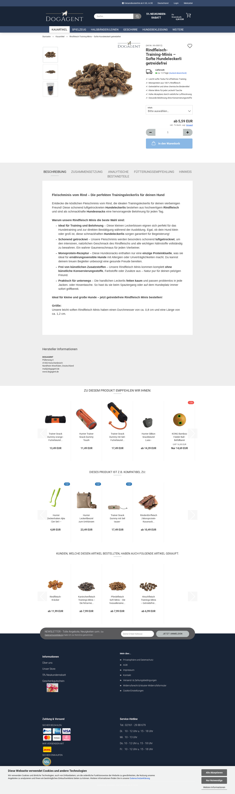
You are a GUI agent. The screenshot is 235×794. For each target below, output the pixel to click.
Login (176, 3)
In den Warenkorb (169, 143)
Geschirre (130, 29)
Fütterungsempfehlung (154, 172)
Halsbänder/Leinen (104, 29)
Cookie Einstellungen (133, 690)
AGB (125, 665)
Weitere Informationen (214, 787)
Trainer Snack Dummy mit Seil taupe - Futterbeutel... (117, 518)
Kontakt (127, 675)
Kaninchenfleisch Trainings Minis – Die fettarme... (86, 599)
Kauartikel (59, 29)
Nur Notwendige (214, 780)
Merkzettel (188, 3)
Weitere (178, 29)
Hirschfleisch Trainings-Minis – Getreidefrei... (148, 599)
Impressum (128, 670)
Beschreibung (54, 172)
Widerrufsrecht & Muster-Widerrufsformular (144, 685)
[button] (150, 132)
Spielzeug (79, 29)
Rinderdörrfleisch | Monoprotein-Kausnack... (148, 518)
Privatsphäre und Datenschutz (138, 660)
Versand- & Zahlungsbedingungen (140, 680)
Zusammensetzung (87, 172)
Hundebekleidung (155, 29)
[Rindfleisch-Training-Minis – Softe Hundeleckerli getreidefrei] (101, 80)
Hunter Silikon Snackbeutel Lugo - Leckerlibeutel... (148, 436)
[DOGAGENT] (64, 16)
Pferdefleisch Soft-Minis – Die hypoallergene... (117, 599)
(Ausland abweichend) (178, 73)
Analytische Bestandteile (118, 173)
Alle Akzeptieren (214, 772)
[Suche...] (137, 16)
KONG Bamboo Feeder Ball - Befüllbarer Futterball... (179, 436)
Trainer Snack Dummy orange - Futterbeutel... (55, 436)
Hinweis (185, 172)
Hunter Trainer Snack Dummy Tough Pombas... (86, 436)
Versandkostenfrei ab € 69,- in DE (138, 3)
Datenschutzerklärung (140, 778)
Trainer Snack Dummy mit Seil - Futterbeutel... (117, 436)
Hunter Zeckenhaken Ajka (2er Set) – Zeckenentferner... (56, 518)
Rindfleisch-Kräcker (55, 598)
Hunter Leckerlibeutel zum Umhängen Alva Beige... (86, 518)
